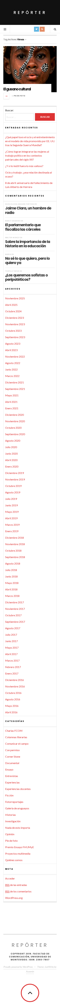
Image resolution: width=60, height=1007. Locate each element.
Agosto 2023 (12, 343)
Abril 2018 (11, 589)
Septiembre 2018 (15, 557)
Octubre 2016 (13, 692)
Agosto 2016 (12, 699)
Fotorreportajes (14, 801)
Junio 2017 (11, 641)
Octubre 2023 (13, 330)
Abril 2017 (11, 654)
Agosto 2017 (12, 628)
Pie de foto (19, 96)
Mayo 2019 (11, 511)
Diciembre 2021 (14, 382)
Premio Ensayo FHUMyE (19, 847)
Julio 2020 (11, 447)
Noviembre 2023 (15, 324)
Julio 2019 (11, 498)
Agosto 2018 (12, 563)
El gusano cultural (17, 89)
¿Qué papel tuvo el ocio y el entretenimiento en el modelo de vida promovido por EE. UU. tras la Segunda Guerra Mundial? (30, 141)
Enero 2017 (11, 673)
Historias (10, 814)
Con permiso (12, 750)
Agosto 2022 (12, 363)
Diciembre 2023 (14, 317)
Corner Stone (12, 756)
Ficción (9, 795)
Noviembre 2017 (15, 608)
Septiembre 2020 (15, 434)
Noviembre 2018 (15, 544)
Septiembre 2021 (15, 388)
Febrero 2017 (13, 667)
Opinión (9, 834)
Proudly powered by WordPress (18, 966)
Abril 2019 (11, 518)
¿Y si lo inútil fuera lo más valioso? (24, 166)
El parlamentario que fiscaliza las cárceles (23, 227)
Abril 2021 (11, 401)
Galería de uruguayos (17, 808)
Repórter (30, 12)
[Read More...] (7, 96)
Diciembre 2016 (14, 679)
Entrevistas (11, 775)
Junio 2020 (11, 453)
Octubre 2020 (13, 427)
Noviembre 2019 (15, 479)
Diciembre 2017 (14, 602)
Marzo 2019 (12, 524)
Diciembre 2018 (14, 537)
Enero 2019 (11, 531)
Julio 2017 (11, 634)
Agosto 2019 (12, 492)
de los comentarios (18, 891)
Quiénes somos (13, 860)
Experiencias (12, 782)
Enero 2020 (11, 466)
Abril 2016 (11, 712)
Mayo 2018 (11, 582)
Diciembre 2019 (14, 472)
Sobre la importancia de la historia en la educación (27, 243)
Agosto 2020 (12, 440)
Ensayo (9, 769)
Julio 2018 (11, 569)
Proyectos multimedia (17, 853)
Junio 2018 (11, 576)
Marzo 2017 (12, 660)
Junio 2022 (11, 369)
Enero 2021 (11, 408)
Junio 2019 (11, 505)
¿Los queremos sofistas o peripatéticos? (26, 277)
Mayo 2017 (11, 647)
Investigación (12, 821)
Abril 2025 (11, 304)
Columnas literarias (16, 737)
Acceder (10, 878)
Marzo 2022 (12, 375)
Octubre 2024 (13, 311)
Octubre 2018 (13, 550)
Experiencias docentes (18, 788)
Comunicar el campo (16, 743)
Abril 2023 (11, 350)
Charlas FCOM (13, 730)
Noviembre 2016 (15, 686)
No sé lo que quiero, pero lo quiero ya (27, 260)
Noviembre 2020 (15, 421)
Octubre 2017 (13, 615)
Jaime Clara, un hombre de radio (28, 210)
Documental (12, 763)
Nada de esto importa (17, 827)
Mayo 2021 (11, 395)
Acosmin (30, 971)
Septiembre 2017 (15, 621)
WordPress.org (14, 897)
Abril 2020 (11, 460)
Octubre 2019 (13, 485)
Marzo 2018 (12, 595)
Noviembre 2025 (15, 298)
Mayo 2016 (11, 705)
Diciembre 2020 (14, 414)
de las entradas (16, 884)
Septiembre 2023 (15, 337)
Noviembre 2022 (15, 356)
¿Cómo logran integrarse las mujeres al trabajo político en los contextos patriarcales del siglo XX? (27, 155)
